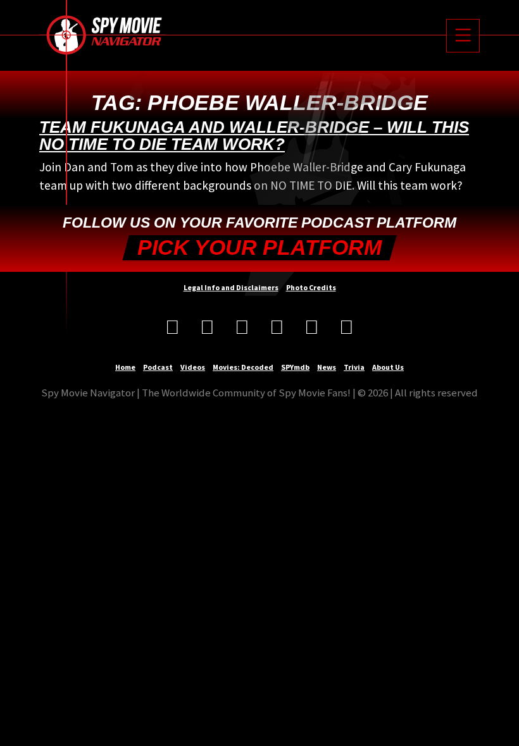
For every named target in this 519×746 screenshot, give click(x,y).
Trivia (354, 367)
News (326, 367)
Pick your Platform (259, 247)
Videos (192, 367)
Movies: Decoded (243, 367)
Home (125, 367)
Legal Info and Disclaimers (231, 287)
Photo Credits (311, 287)
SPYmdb (295, 367)
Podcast (158, 367)
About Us (388, 367)
